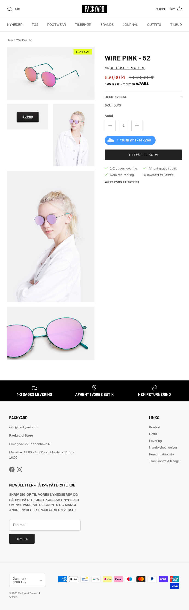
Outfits (154, 24)
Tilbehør (83, 24)
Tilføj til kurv (143, 155)
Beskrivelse (116, 97)
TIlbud (176, 24)
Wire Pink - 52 (24, 40)
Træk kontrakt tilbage (164, 461)
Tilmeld (22, 539)
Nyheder (15, 24)
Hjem (10, 40)
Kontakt (154, 427)
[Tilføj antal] (136, 125)
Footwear (56, 24)
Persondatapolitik (161, 454)
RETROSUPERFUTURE (127, 68)
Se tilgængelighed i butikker (158, 174)
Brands (107, 24)
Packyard (23, 593)
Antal (109, 116)
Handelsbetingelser (163, 447)
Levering (155, 441)
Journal (130, 24)
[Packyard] (94, 9)
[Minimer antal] (110, 125)
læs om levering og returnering (122, 181)
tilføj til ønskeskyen (134, 140)
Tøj (35, 24)
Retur (153, 434)
